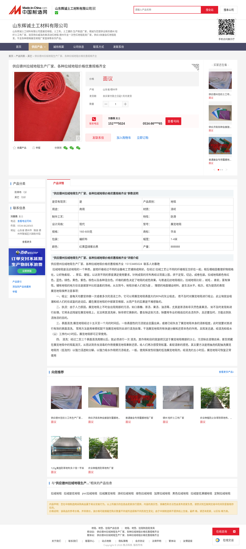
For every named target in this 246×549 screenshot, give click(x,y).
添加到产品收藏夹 (21, 286)
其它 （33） (21, 197)
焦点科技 (127, 545)
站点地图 (106, 541)
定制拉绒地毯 (222, 493)
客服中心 (89, 541)
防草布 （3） (21, 192)
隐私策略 (123, 541)
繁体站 (172, 541)
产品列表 (20, 56)
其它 (29, 56)
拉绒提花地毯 (72, 493)
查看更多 (27, 242)
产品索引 (17, 281)
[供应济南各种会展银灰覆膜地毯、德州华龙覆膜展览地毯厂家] (220, 112)
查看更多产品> (226, 372)
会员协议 (140, 541)
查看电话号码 (24, 221)
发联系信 (98, 137)
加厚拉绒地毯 (162, 493)
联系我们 (73, 541)
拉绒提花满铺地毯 (201, 493)
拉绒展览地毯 (107, 493)
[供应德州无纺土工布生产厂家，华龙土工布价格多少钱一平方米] (220, 80)
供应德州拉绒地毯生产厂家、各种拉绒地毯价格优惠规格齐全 (128, 531)
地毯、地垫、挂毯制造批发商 (140, 528)
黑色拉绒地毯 (180, 493)
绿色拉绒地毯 (144, 493)
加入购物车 (124, 137)
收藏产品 (21, 147)
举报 (38, 147)
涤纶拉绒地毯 (126, 493)
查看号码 (173, 121)
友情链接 (187, 541)
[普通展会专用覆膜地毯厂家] (220, 145)
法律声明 (156, 541)
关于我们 (56, 541)
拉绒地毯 (56, 493)
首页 (11, 56)
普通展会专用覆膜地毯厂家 (222, 159)
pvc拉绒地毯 (89, 493)
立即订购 (142, 137)
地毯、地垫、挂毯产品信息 (105, 528)
